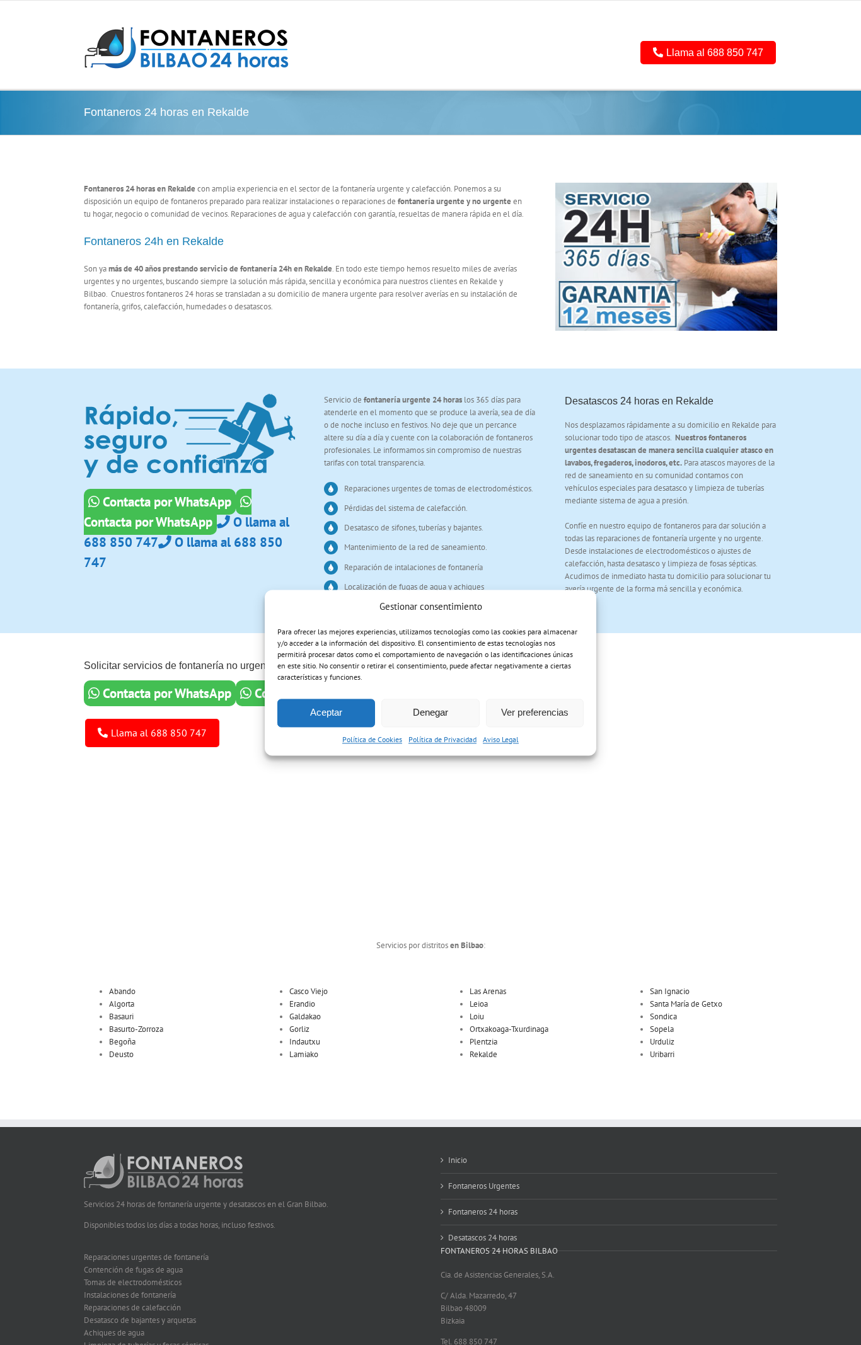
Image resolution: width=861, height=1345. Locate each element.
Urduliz (662, 1041)
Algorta (121, 1004)
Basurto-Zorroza (136, 1029)
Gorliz (299, 1029)
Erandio (302, 1004)
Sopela (662, 1029)
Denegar (430, 712)
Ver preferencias (535, 712)
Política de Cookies (372, 739)
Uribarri (662, 1054)
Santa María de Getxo (686, 1004)
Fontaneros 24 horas (482, 1211)
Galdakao (305, 1016)
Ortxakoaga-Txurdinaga (509, 1029)
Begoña (122, 1041)
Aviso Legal (501, 739)
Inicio (457, 1160)
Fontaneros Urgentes (483, 1186)
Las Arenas (488, 991)
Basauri (121, 1016)
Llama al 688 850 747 (714, 52)
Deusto (121, 1054)
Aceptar (326, 712)
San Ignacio (670, 991)
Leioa (479, 1004)
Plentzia (483, 1041)
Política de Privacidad (442, 739)
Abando (122, 991)
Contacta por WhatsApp (165, 501)
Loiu (477, 1016)
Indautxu (304, 1041)
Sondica (663, 1016)
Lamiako (303, 1054)
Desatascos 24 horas (482, 1237)
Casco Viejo (308, 991)
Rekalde (483, 1054)
